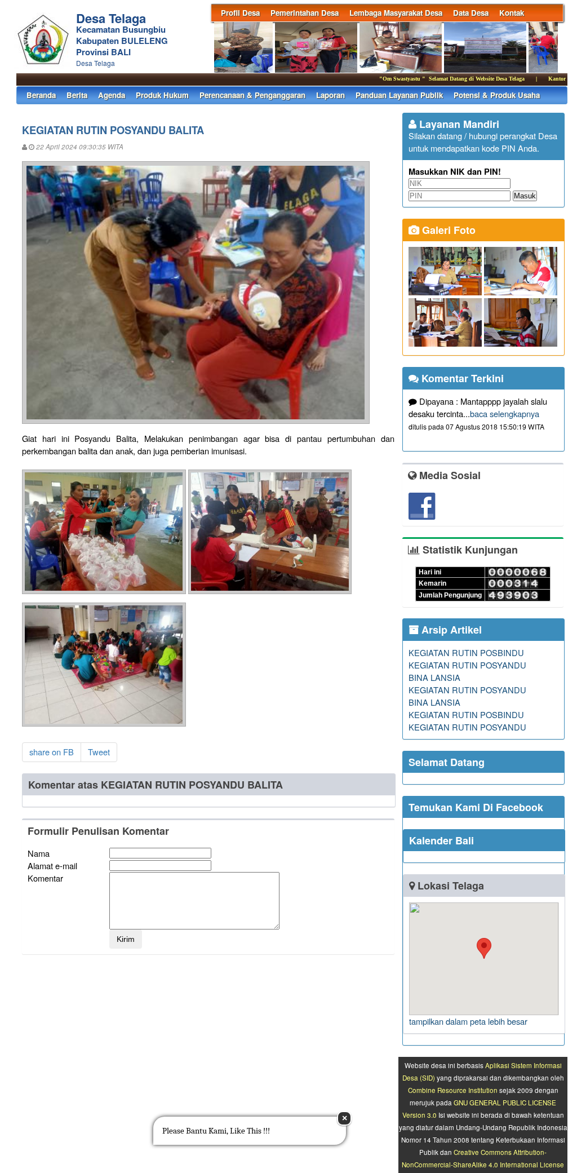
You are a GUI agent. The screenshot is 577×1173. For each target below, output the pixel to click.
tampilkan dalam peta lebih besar (468, 1021)
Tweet (99, 752)
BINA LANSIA (434, 677)
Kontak (511, 12)
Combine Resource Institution (453, 1090)
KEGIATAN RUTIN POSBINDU (466, 652)
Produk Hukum (162, 95)
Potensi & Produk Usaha (497, 95)
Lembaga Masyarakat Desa (395, 12)
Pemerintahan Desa (304, 12)
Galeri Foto (447, 230)
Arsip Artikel (450, 629)
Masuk (525, 196)
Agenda (111, 95)
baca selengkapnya (504, 413)
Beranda (41, 95)
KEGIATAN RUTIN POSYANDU (467, 665)
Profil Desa (240, 12)
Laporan (330, 95)
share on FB (51, 752)
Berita (76, 95)
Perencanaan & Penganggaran (252, 95)
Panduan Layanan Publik (399, 95)
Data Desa (471, 12)
